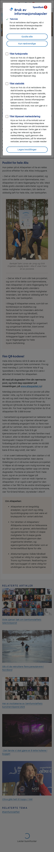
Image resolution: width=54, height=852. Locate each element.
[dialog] (27, 79)
